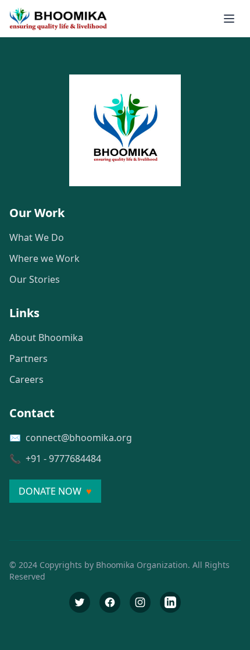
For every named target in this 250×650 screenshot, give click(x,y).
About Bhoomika (46, 337)
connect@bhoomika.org (79, 437)
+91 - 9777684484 (63, 458)
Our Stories (34, 279)
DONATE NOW (55, 491)
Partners (28, 358)
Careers (26, 379)
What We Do (36, 237)
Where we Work (44, 258)
